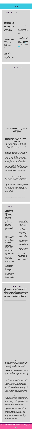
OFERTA (19, 46)
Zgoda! (16, 427)
